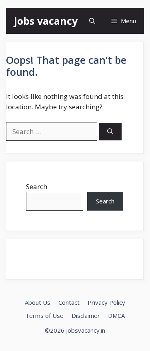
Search (36, 186)
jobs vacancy (46, 21)
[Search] (110, 132)
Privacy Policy (106, 302)
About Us (37, 302)
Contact (69, 302)
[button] (92, 21)
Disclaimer (86, 315)
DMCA (116, 315)
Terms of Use (44, 315)
